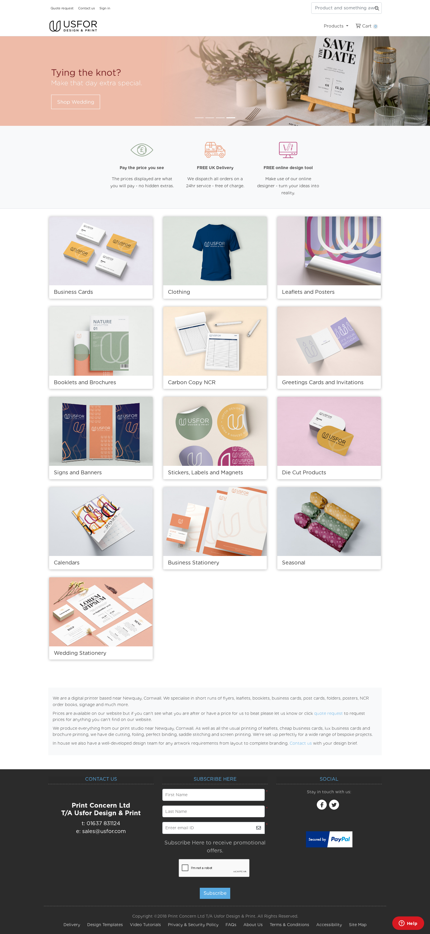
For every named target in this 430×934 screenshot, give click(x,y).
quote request (328, 713)
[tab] (199, 117)
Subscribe (215, 893)
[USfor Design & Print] (73, 26)
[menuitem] (336, 26)
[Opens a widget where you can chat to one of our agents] (408, 923)
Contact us (301, 743)
